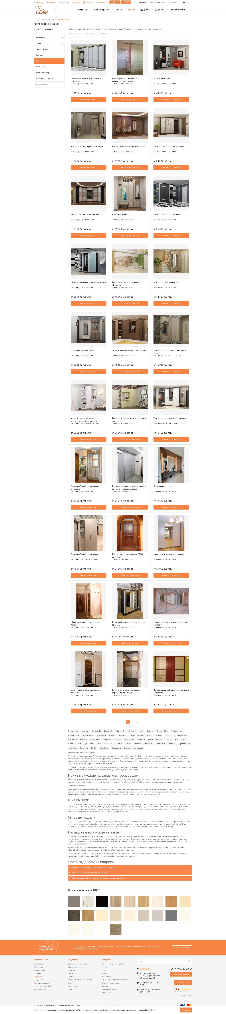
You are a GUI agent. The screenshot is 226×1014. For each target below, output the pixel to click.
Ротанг (104, 967)
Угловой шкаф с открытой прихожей (169, 418)
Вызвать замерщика (115, 2)
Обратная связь (126, 2)
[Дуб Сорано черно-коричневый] (102, 901)
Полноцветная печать (110, 983)
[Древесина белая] (88, 901)
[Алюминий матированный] (74, 901)
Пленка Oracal (107, 992)
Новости (71, 989)
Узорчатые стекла (109, 989)
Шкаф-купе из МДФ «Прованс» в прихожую (86, 79)
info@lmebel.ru (142, 2)
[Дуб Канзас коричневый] (115, 929)
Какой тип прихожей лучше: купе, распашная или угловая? (93, 867)
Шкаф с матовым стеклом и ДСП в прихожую (127, 555)
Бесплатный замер (75, 967)
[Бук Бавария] (171, 901)
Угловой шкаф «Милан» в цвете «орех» (129, 350)
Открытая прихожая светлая (166, 282)
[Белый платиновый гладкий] (185, 915)
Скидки (71, 977)
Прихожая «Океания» (121, 214)
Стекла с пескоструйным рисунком (115, 980)
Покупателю (73, 960)
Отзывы (71, 973)
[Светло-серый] (157, 915)
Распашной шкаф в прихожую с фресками (85, 487)
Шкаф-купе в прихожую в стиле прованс (85, 623)
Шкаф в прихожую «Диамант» (167, 214)
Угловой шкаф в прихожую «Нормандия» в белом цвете (84, 419)
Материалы (106, 960)
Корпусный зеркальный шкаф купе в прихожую (128, 623)
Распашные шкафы (43, 73)
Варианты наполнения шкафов (80, 980)
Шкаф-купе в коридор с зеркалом (168, 554)
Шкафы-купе (41, 37)
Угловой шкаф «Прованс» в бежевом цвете (169, 351)
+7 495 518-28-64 (158, 2)
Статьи (70, 983)
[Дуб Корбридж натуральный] (88, 915)
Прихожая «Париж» (162, 78)
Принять (186, 1010)
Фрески (105, 986)
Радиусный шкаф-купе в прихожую (87, 146)
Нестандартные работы (45, 79)
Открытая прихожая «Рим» (83, 350)
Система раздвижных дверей (113, 964)
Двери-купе (40, 43)
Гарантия (71, 970)
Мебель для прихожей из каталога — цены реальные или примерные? (98, 878)
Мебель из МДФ (42, 84)
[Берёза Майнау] (185, 901)
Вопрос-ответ (73, 986)
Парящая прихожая (162, 486)
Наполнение (106, 977)
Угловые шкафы (42, 49)
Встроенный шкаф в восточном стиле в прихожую (171, 691)
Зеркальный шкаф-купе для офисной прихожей (170, 623)
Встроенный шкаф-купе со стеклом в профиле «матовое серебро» (129, 487)
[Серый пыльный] (171, 915)
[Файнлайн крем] (157, 901)
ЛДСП (104, 970)
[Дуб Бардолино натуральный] (115, 901)
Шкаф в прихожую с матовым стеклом (88, 282)
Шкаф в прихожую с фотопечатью (169, 146)
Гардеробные (41, 67)
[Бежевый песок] (115, 915)
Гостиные (39, 55)
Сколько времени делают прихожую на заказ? (89, 873)
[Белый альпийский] (102, 929)
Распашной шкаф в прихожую (84, 554)
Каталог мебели (41, 960)
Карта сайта (187, 995)
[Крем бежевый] (129, 915)
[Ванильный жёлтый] (102, 915)
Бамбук (104, 973)
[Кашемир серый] (143, 915)
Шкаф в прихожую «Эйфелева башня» (129, 146)
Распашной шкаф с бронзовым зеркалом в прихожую (126, 691)
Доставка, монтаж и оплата (78, 964)
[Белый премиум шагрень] (88, 929)
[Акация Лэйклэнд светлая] (129, 901)
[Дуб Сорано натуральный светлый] (143, 901)
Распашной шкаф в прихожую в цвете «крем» (129, 419)
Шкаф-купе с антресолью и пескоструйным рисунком (124, 79)
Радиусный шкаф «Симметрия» (85, 214)
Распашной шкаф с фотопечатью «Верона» (127, 283)
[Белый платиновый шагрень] (74, 929)
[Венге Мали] (74, 915)
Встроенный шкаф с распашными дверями (86, 691)
